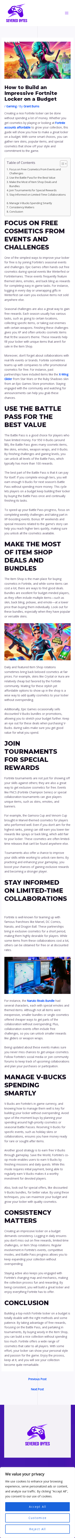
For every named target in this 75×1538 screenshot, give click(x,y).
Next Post (37, 1389)
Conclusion (16, 211)
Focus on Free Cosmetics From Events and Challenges (35, 171)
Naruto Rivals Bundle (41, 1001)
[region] (37, 1502)
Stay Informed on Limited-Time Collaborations (37, 197)
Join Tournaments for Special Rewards (33, 190)
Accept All (37, 1507)
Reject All (37, 1529)
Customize (38, 1518)
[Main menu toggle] (66, 13)
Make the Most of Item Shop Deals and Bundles (33, 184)
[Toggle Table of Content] (61, 163)
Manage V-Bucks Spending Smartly (31, 203)
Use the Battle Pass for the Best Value (32, 177)
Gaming (11, 106)
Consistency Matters (22, 207)
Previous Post (37, 1379)
